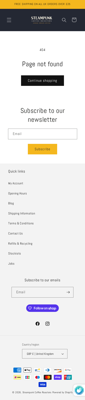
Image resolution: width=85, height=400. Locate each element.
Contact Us (15, 233)
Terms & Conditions (21, 223)
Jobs (11, 264)
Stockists (14, 253)
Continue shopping (42, 80)
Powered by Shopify (62, 392)
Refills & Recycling (20, 243)
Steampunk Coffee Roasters (37, 392)
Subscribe (42, 149)
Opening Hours (17, 193)
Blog (11, 203)
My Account (15, 183)
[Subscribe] (68, 292)
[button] (9, 20)
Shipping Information (21, 213)
